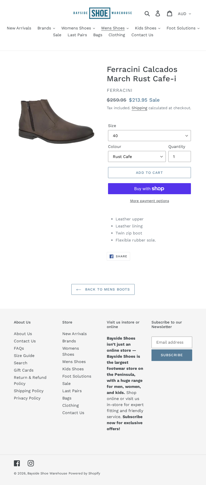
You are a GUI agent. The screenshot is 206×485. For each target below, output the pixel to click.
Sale (66, 383)
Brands (69, 341)
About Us (23, 333)
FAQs (19, 348)
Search (20, 362)
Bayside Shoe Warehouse (47, 473)
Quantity (176, 146)
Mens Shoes (74, 361)
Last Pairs (72, 390)
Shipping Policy (28, 390)
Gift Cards (23, 370)
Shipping (139, 108)
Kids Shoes (73, 369)
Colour (114, 146)
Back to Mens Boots (107, 289)
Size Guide (24, 355)
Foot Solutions (76, 376)
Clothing (70, 405)
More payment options (149, 201)
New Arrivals (74, 333)
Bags (66, 398)
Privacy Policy (27, 398)
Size (112, 125)
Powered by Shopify (84, 473)
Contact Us (25, 341)
